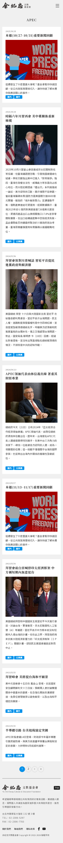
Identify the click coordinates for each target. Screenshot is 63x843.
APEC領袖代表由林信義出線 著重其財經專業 (31, 376)
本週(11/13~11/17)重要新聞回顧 (29, 487)
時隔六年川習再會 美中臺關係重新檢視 (30, 118)
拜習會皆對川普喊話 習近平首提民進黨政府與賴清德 (30, 262)
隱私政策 (30, 828)
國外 (18, 96)
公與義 (19, 241)
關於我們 (6, 828)
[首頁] (16, 5)
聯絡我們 (18, 828)
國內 (9, 96)
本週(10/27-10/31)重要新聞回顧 (29, 35)
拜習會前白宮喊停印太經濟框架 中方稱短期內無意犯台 (30, 570)
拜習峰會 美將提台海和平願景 (27, 676)
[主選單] (58, 6)
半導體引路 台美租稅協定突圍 (27, 730)
